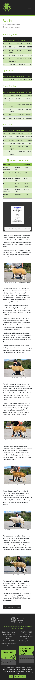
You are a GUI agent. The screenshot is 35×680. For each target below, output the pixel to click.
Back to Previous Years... (12, 607)
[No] (33, 673)
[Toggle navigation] (29, 8)
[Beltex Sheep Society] (8, 8)
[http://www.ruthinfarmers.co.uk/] (17, 208)
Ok (11, 676)
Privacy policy (20, 676)
